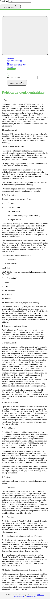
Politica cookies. (31, 596)
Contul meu (11, 69)
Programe (10, 58)
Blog (8, 63)
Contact (10, 67)
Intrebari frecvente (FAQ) (16, 65)
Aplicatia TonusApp (14, 60)
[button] (8, 75)
